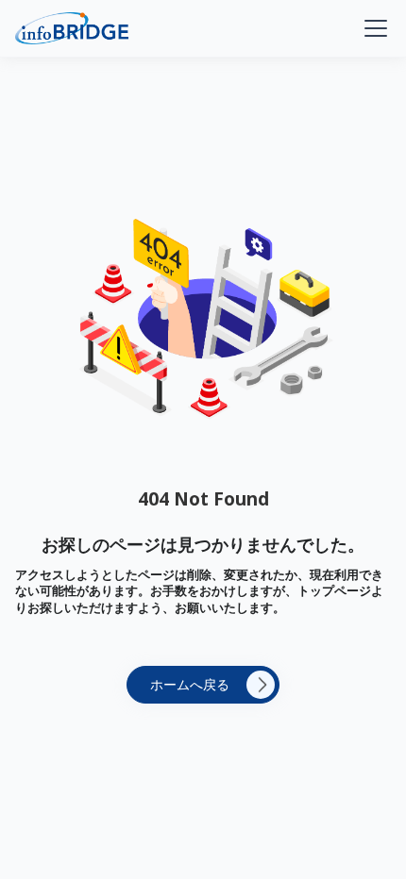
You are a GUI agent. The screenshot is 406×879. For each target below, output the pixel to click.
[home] (71, 27)
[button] (372, 28)
